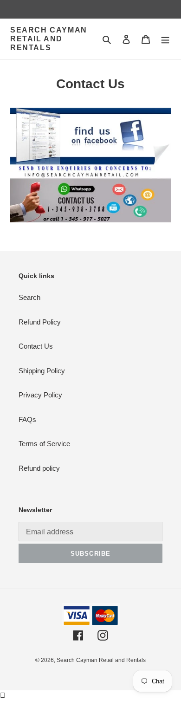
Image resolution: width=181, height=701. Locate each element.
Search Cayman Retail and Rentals (48, 39)
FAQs (27, 419)
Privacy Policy (40, 395)
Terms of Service (44, 444)
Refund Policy (40, 322)
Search (29, 297)
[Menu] (165, 39)
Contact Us (36, 346)
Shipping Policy (42, 371)
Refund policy (39, 468)
